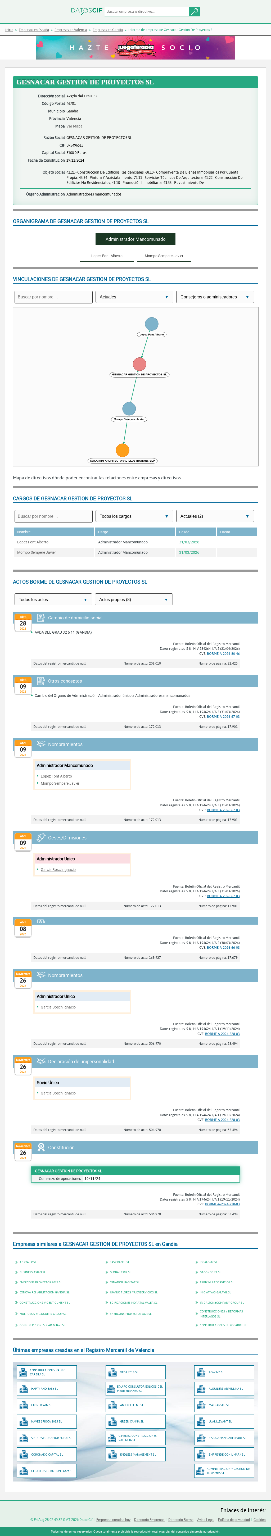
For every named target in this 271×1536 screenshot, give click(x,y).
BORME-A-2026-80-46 (223, 653)
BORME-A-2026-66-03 (223, 947)
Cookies (260, 1519)
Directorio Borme (180, 1519)
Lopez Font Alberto (32, 541)
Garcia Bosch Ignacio (58, 869)
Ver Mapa (74, 126)
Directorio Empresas (149, 1519)
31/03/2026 (189, 541)
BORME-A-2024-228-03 (222, 1033)
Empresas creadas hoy (113, 1519)
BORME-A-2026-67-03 (223, 716)
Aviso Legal (205, 1519)
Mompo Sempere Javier (36, 552)
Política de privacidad (234, 1519)
